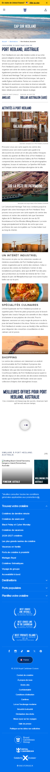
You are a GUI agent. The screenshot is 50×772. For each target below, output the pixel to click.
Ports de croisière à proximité (15, 552)
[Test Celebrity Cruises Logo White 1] (25, 758)
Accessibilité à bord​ (11, 574)
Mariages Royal (9, 558)
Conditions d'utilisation (25, 694)
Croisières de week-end (13, 519)
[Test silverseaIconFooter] (25, 765)
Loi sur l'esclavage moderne (25, 704)
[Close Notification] (46, 2)
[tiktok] (22, 651)
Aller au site (34, 3)
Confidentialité (25, 690)
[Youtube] (28, 651)
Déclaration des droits (25, 714)
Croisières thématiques (12, 563)
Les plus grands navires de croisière (18, 541)
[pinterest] (41, 651)
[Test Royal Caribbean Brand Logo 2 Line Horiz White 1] (25, 750)
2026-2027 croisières (12, 535)
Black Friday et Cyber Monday (16, 524)
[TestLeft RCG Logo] (24, 739)
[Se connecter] (45, 10)
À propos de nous (25, 680)
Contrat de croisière (25, 675)
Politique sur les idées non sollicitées (25, 728)
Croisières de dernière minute (15, 513)
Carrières (25, 699)
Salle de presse (25, 724)
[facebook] (9, 651)
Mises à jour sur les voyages (25, 719)
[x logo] (34, 651)
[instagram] (15, 651)
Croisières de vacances (12, 530)
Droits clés (25, 685)
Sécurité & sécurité (25, 709)
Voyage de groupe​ (10, 569)
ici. (38, 497)
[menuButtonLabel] (4, 10)
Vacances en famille (11, 546)
